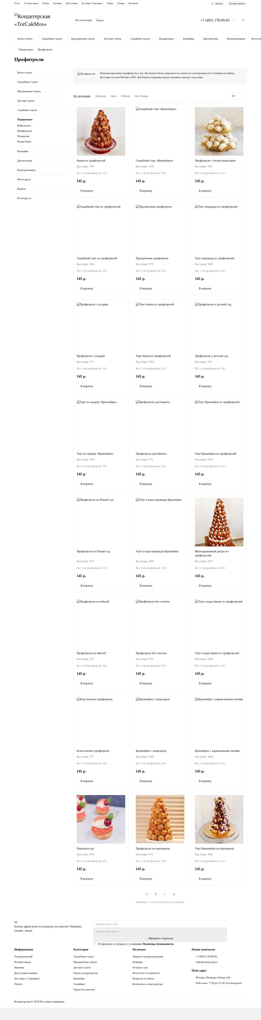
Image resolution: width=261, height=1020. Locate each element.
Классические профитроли (93, 750)
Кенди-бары (24, 141)
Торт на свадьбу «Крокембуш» (95, 453)
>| (174, 894)
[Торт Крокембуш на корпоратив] (219, 819)
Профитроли (24, 130)
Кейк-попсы (24, 125)
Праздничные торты (83, 38)
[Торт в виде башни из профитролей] (219, 624)
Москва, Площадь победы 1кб (213, 977)
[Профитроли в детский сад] (219, 326)
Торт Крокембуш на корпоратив (214, 848)
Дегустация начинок (26, 973)
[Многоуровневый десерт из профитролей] (219, 522)
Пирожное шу (85, 848)
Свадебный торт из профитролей (97, 258)
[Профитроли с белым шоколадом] (219, 131)
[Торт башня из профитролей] (160, 326)
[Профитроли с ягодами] (101, 326)
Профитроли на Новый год (93, 551)
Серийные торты (140, 38)
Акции (110, 3)
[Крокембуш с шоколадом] (160, 721)
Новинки (138, 962)
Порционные (166, 38)
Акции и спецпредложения (148, 956)
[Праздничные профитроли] (160, 229)
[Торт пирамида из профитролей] (219, 229)
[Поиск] (186, 20)
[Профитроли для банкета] (160, 424)
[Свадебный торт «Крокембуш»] (160, 131)
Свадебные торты (52, 38)
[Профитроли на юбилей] (101, 624)
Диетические (210, 38)
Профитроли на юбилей (91, 653)
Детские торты (112, 38)
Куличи (21, 188)
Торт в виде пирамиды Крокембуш (157, 551)
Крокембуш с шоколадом (151, 750)
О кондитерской (23, 956)
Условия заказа (31, 3)
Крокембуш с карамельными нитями (217, 750)
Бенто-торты (25, 38)
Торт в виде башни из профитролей (217, 653)
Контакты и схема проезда (148, 984)
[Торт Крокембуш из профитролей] (219, 424)
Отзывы (121, 3)
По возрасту (24, 198)
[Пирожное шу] (101, 819)
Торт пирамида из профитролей (214, 258)
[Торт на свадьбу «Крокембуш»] (101, 424)
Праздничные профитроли (152, 258)
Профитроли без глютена (151, 653)
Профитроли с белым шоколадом (215, 160)
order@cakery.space (207, 962)
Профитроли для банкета (151, 453)
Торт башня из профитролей (153, 356)
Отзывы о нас (140, 967)
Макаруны (23, 136)
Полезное (139, 949)
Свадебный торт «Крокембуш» (154, 160)
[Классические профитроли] (101, 721)
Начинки (57, 3)
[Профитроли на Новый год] (101, 522)
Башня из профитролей (91, 160)
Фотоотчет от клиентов (146, 973)
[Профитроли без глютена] (160, 624)
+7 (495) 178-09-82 (215, 20)
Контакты (133, 3)
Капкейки (188, 38)
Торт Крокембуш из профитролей (215, 453)
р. (217, 3)
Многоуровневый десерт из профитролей (212, 553)
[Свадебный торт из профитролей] (101, 229)
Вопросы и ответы (143, 978)
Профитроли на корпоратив (153, 848)
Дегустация (71, 3)
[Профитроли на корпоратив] (160, 819)
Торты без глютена (84, 989)
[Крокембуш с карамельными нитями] (219, 721)
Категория (80, 949)
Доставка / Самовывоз (92, 3)
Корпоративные (236, 38)
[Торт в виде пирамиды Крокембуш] (160, 522)
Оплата (45, 3)
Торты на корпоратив (85, 973)
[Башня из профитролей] (101, 131)
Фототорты (24, 179)
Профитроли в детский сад (211, 356)
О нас (17, 3)
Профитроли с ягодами (91, 356)
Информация (23, 949)
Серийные (79, 984)
